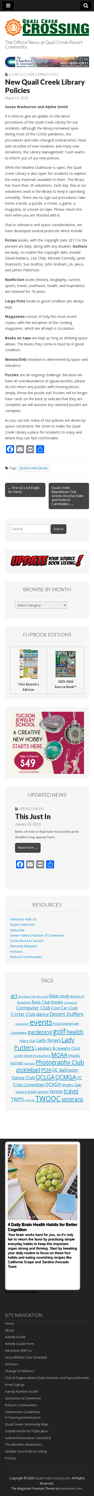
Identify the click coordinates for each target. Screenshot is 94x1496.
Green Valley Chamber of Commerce (37, 935)
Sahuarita (17, 930)
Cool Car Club (64, 1008)
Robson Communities (26, 957)
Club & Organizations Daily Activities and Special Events (47, 1377)
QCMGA (65, 1077)
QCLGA (45, 1077)
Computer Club (33, 1007)
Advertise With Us (23, 919)
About (9, 1330)
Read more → (28, 847)
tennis (56, 1091)
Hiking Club (28, 1041)
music (74, 1055)
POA (46, 1069)
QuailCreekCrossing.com (52, 1478)
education (22, 1024)
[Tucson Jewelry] (47, 743)
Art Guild (43, 996)
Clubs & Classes (23, 74)
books (57, 1002)
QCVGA (53, 1084)
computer (70, 1002)
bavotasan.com (71, 1488)
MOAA (59, 1054)
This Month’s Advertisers (23, 1444)
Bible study (59, 996)
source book (26, 1091)
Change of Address (19, 1371)
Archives (16, 951)
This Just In (33, 816)
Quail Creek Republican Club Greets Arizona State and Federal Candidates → (67, 495)
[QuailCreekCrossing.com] (47, 24)
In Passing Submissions (23, 1417)
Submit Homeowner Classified (28, 1438)
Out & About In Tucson (27, 941)
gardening (40, 1031)
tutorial (30, 1100)
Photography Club (60, 1062)
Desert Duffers (66, 1014)
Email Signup (14, 1384)
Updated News (31, 809)
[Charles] (47, 62)
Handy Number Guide (21, 1391)
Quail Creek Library (34, 468)
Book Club (41, 1002)
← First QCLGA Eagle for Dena (24, 489)
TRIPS (17, 1099)
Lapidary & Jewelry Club (57, 1048)
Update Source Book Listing (26, 1451)
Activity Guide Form (19, 1343)
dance (42, 1014)
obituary (29, 1063)
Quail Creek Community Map (26, 1424)
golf (59, 1031)
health (74, 1032)
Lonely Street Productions (32, 1056)
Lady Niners (48, 1040)
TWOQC (48, 1098)
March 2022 (48, 74)
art (14, 995)
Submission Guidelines (22, 1412)
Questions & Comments (23, 1398)
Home (9, 1323)
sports (43, 1091)
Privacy (10, 1458)
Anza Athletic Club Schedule (26, 1357)
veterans (72, 1099)
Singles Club (71, 1084)
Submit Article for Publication (26, 1431)
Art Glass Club (27, 996)
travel (71, 1091)
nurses (16, 1063)
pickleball (28, 1069)
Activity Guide (15, 1337)
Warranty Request (23, 946)
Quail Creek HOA (22, 924)
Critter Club (23, 1014)
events (41, 1022)
